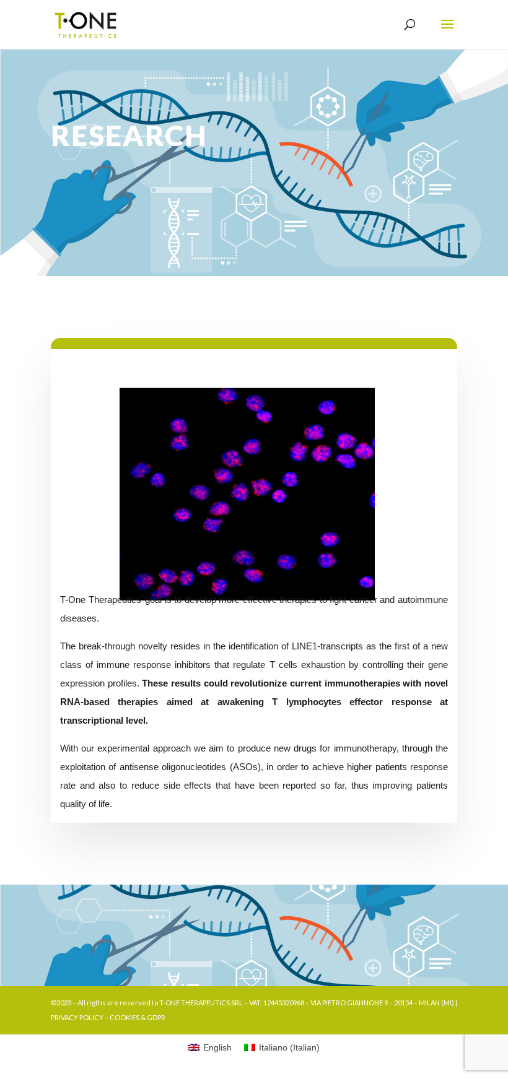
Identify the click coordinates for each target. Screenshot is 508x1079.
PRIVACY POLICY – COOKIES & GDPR (108, 1017)
